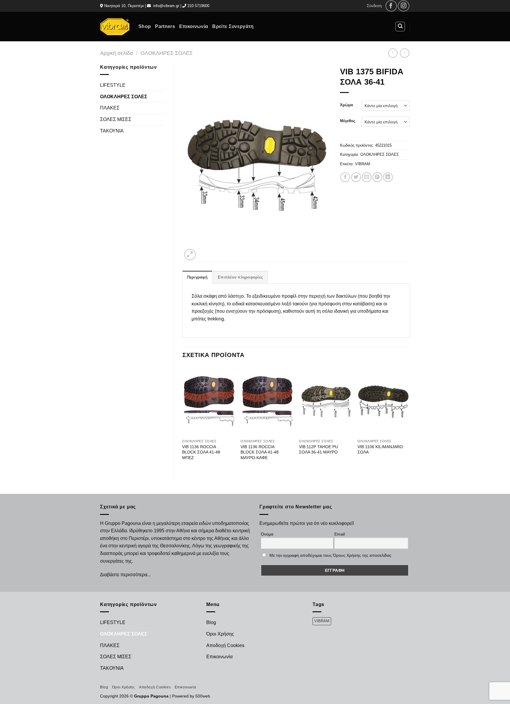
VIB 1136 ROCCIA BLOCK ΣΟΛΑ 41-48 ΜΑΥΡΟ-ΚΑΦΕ (260, 452)
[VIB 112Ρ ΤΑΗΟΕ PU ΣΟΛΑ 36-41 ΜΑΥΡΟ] (325, 401)
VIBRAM (362, 164)
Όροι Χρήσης (220, 633)
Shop (144, 26)
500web (202, 696)
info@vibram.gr (166, 6)
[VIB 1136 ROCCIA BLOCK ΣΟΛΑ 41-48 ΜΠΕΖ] (208, 401)
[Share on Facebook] (345, 177)
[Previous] (182, 419)
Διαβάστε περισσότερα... (125, 574)
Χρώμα (346, 105)
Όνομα (267, 534)
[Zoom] (190, 255)
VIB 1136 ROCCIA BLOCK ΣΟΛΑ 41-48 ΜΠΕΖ (201, 452)
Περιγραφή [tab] (197, 277)
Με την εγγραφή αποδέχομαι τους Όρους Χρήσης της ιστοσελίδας (330, 555)
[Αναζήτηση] (400, 26)
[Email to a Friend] (367, 177)
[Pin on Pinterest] (377, 177)
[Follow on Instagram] (403, 6)
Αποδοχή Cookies (225, 645)
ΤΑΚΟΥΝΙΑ (112, 130)
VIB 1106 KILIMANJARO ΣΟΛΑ (380, 449)
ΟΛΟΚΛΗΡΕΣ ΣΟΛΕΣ (166, 53)
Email (339, 534)
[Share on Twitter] (356, 177)
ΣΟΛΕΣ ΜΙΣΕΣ (115, 119)
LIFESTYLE (112, 85)
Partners (165, 26)
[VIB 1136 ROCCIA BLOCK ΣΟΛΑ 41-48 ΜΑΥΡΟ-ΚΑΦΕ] (267, 401)
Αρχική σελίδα (116, 53)
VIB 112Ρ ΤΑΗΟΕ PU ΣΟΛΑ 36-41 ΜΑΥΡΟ (318, 449)
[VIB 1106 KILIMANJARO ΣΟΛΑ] (383, 401)
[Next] (409, 419)
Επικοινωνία (193, 26)
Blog (211, 622)
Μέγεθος (347, 121)
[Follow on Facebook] (391, 6)
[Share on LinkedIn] (388, 177)
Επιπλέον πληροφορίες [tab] (240, 277)
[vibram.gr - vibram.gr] (115, 26)
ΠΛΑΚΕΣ (110, 107)
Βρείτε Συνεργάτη (233, 26)
